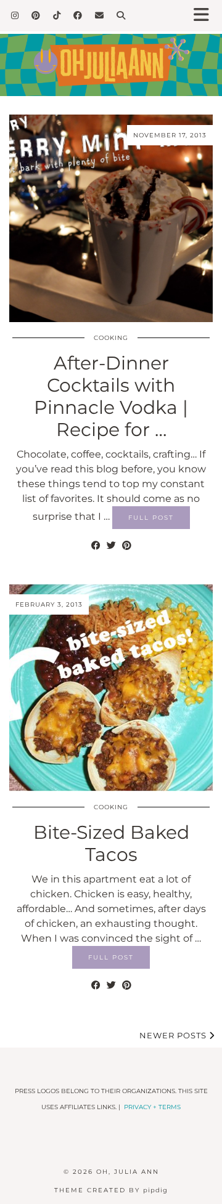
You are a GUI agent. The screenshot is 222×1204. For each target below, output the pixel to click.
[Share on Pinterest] (126, 545)
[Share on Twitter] (111, 545)
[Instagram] (15, 15)
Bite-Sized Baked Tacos (111, 843)
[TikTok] (57, 15)
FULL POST (151, 518)
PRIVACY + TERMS (152, 1107)
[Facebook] (78, 15)
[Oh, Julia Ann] (111, 55)
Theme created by (111, 1190)
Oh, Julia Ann (127, 1172)
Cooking (111, 338)
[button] (205, 16)
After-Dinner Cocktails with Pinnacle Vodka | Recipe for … (111, 396)
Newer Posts (174, 1035)
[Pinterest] (36, 15)
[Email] (99, 15)
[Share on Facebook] (96, 545)
